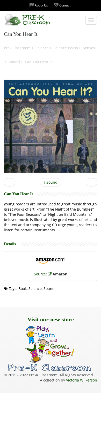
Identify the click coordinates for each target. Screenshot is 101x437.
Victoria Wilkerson (81, 380)
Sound (50, 182)
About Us (41, 5)
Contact (64, 5)
